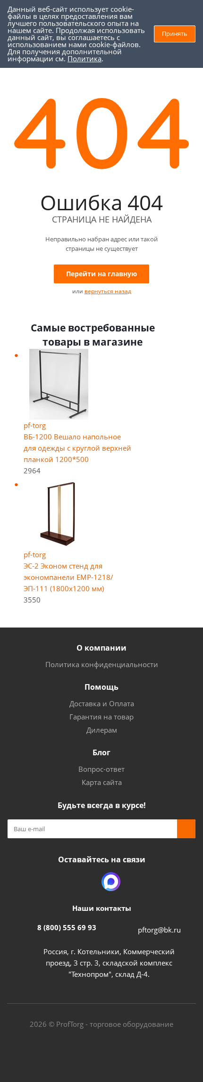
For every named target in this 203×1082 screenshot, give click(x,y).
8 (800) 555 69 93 (66, 927)
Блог (101, 752)
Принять (174, 33)
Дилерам (101, 730)
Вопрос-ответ (101, 769)
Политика (85, 58)
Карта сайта (102, 782)
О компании (101, 648)
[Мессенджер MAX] (111, 881)
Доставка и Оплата (101, 703)
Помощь (101, 687)
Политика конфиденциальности (101, 664)
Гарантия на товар (101, 716)
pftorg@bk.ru (159, 929)
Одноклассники (87, 881)
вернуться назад (108, 291)
